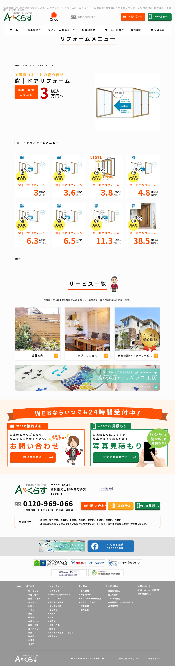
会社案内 (85, 590)
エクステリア (34, 628)
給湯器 (31, 617)
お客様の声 (89, 30)
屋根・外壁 (33, 624)
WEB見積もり (144, 593)
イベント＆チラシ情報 (91, 598)
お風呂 (31, 606)
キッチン (32, 602)
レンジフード (55, 598)
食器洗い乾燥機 (56, 602)
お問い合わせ (144, 586)
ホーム (14, 30)
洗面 (30, 613)
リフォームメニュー (56, 586)
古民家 (31, 640)
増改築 (31, 636)
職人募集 (85, 609)
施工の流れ (113, 594)
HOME (18, 586)
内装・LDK (33, 621)
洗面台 (52, 621)
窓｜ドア (53, 636)
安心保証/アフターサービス (120, 602)
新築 (30, 632)
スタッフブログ (88, 602)
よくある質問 (114, 598)
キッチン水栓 (55, 606)
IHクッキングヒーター (59, 594)
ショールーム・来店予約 (149, 589)
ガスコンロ (54, 590)
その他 (31, 643)
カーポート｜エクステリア (61, 632)
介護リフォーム (35, 598)
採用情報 (85, 606)
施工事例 (30, 586)
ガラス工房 (158, 30)
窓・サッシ (33, 590)
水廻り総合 (33, 594)
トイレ (31, 609)
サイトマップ (154, 658)
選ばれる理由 (114, 590)
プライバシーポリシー (128, 658)
